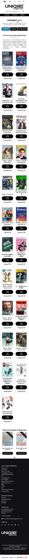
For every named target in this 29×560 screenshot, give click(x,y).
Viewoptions (7, 74)
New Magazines (5, 478)
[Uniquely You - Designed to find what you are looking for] (14, 21)
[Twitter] (5, 524)
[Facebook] (1, 524)
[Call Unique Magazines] (14, 1)
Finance (13, 29)
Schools (3, 497)
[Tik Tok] (18, 524)
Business (6, 29)
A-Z (2, 476)
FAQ (2, 488)
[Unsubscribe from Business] (12, 37)
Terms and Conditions (7, 489)
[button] (23, 1)
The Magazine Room (7, 473)
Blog (2, 484)
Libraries (3, 502)
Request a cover (6, 483)
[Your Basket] (19, 1)
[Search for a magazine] (23, 11)
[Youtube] (15, 524)
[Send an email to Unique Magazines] (10, 1)
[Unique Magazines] (14, 533)
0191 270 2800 (6, 516)
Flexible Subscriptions (7, 474)
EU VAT (3, 486)
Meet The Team (5, 471)
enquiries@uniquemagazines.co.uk (13, 518)
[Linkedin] (11, 524)
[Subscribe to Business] (15, 37)
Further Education (6, 499)
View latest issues (8, 453)
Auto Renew (4, 479)
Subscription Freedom (7, 481)
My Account (4, 468)
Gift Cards (4, 469)
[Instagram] (8, 524)
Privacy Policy (5, 491)
